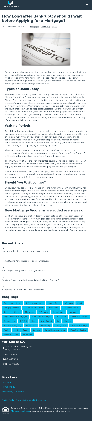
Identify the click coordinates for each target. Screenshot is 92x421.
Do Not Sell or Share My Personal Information (24, 400)
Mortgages (34, 27)
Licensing (6, 382)
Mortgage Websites (20, 411)
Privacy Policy (8, 387)
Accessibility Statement (13, 392)
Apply (54, 27)
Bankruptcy (45, 27)
